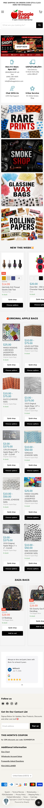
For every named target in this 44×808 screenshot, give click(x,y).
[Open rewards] (38, 802)
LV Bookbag (7, 618)
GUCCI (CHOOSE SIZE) (10, 400)
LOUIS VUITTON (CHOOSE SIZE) (31, 347)
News (25, 797)
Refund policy (32, 792)
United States (21, 776)
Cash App (33, 797)
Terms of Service (18, 792)
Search (7, 792)
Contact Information (14, 797)
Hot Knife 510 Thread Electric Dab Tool (11, 288)
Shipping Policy (33, 795)
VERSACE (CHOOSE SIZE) (31, 454)
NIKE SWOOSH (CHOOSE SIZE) (31, 552)
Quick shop (12, 300)
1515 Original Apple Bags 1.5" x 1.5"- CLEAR (32, 406)
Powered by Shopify (22, 802)
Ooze (31, 292)
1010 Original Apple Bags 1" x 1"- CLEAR (10, 545)
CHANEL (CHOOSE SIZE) (11, 500)
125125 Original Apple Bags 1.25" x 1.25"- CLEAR (11, 452)
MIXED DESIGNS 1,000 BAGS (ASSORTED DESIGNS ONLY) (10, 351)
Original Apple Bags (9, 357)
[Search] (39, 25)
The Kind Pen (6, 292)
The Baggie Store (7, 620)
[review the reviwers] (9, 676)
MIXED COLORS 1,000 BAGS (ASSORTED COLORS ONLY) (31, 497)
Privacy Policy (21, 795)
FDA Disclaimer (7, 795)
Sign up (35, 726)
